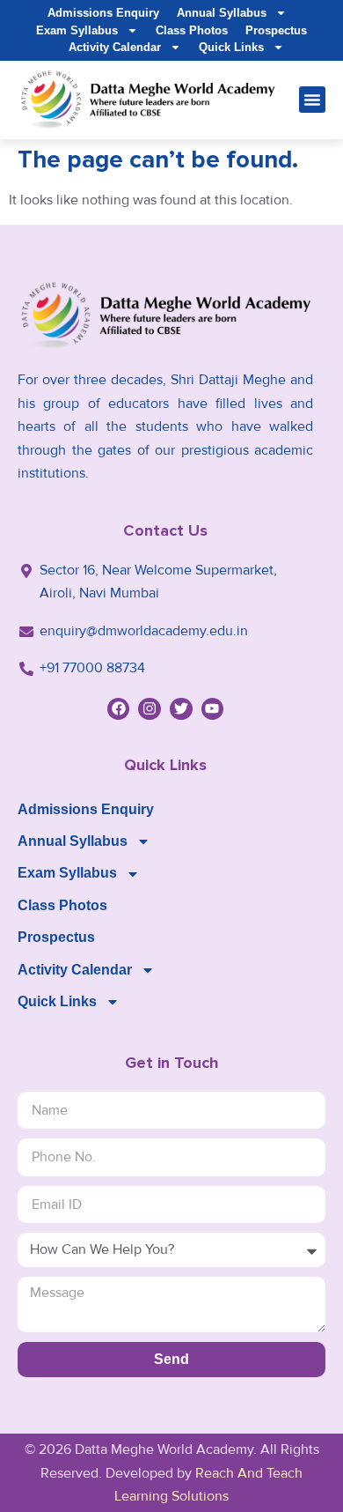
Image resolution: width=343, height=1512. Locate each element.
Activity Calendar (115, 47)
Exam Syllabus (77, 30)
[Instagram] (149, 709)
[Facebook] (118, 709)
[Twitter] (181, 709)
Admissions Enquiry (103, 12)
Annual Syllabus (221, 12)
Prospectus (276, 30)
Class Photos (192, 30)
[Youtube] (212, 709)
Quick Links (231, 47)
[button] (312, 99)
